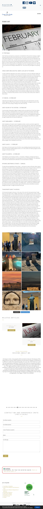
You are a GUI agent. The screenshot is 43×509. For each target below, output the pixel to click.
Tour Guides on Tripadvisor (8, 486)
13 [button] (25, 407)
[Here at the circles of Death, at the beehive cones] (31, 242)
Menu (39, 13)
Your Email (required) (7, 424)
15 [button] (28, 407)
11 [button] (22, 407)
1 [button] (6, 407)
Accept (37, 507)
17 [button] (31, 407)
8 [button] (17, 407)
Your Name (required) (7, 420)
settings (31, 507)
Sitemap (4, 497)
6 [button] (14, 407)
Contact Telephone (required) (8, 429)
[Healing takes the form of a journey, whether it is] (11, 300)
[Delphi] (31, 300)
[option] (21, 366)
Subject (4, 435)
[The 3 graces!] (11, 261)
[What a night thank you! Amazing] (31, 281)
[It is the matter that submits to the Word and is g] (11, 242)
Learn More (11, 330)
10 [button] (20, 407)
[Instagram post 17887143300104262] (31, 261)
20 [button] (36, 407)
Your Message (5, 439)
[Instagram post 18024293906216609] (11, 281)
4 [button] (11, 407)
